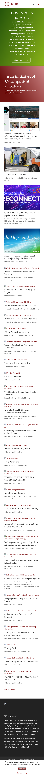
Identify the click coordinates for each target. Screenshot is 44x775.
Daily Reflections (11, 461)
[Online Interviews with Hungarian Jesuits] (22, 575)
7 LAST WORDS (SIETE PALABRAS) (21, 508)
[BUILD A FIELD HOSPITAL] (22, 159)
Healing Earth (10, 648)
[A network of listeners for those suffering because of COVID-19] (22, 519)
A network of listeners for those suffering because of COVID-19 (21, 525)
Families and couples (16, 221)
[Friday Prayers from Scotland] (22, 328)
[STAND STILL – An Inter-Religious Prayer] (22, 286)
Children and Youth (11, 219)
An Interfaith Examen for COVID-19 (20, 305)
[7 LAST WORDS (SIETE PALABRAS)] (22, 505)
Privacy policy (22, 773)
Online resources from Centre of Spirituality (18, 615)
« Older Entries (9, 689)
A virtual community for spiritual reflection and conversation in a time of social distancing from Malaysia (20, 136)
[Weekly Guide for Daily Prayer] (22, 445)
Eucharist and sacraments (13, 277)
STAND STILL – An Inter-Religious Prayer (20, 291)
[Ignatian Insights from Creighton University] (22, 342)
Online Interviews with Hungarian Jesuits (22, 578)
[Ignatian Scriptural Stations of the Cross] (22, 658)
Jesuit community (18, 351)
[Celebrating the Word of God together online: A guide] (22, 426)
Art (5, 367)
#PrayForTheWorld (12, 376)
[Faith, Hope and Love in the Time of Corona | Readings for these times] (22, 241)
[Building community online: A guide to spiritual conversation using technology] (22, 537)
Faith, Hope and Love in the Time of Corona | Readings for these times (19, 257)
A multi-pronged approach (15, 493)
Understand (22, 768)
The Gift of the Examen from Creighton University (21, 393)
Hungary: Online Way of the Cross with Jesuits (21, 599)
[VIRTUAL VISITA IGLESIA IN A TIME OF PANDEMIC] (22, 472)
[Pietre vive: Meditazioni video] (22, 360)
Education (31, 219)
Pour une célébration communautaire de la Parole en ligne (21, 561)
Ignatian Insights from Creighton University (18, 346)
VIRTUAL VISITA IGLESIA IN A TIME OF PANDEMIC (19, 478)
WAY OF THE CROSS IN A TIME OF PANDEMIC (21, 678)
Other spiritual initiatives (13, 142)
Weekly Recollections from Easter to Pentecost (19, 272)
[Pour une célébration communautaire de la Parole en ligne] (22, 555)
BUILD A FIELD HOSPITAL (17, 174)
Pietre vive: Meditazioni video (17, 363)
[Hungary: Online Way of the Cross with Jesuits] (22, 595)
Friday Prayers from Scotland (16, 332)
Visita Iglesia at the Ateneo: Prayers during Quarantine (19, 633)
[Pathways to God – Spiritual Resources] (22, 315)
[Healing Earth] (22, 645)
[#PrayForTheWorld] (22, 373)
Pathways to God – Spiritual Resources (20, 318)
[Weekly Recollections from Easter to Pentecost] (22, 268)
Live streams (11, 759)
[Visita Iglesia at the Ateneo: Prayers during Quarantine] (22, 628)
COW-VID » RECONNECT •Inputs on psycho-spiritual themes (21, 214)
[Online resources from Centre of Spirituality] (22, 611)
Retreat (30, 178)
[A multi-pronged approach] (22, 489)
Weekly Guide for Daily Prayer (17, 448)
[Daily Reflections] (22, 458)
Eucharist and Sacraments (26, 759)
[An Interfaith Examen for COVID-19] (22, 302)
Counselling (23, 219)
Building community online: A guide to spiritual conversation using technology (21, 543)
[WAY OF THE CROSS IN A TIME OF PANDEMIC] (22, 672)
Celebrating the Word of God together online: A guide (20, 431)
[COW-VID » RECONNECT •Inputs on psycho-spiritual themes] (22, 197)
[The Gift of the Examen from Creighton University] (22, 387)
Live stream (27, 496)
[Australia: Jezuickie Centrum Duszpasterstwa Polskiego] (22, 405)
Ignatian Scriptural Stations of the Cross (21, 661)
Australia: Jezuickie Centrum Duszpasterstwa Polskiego (16, 411)
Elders (6, 221)
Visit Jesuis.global (21, 60)
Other (6, 178)
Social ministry (17, 223)
